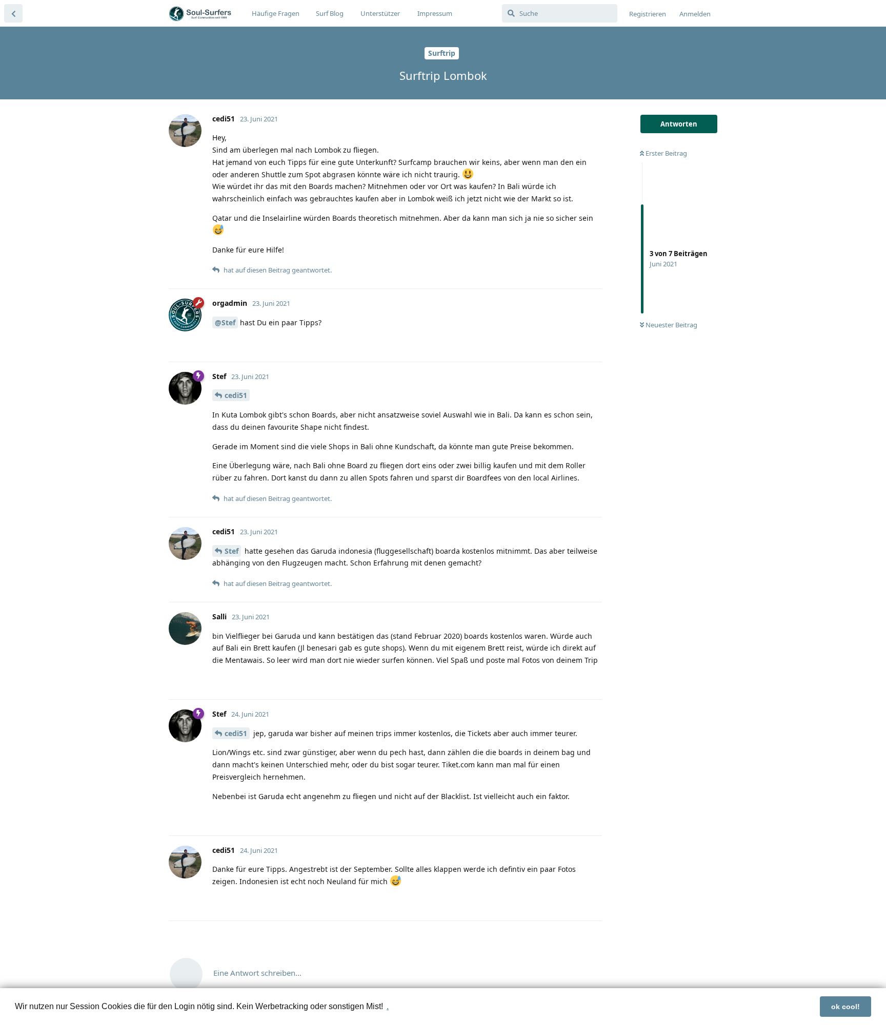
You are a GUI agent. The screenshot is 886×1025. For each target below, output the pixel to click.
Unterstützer (380, 13)
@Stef (225, 322)
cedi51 (236, 395)
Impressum (434, 13)
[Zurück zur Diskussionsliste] (13, 13)
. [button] (388, 1006)
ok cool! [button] (845, 1006)
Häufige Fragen (275, 13)
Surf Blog (330, 13)
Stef (231, 551)
